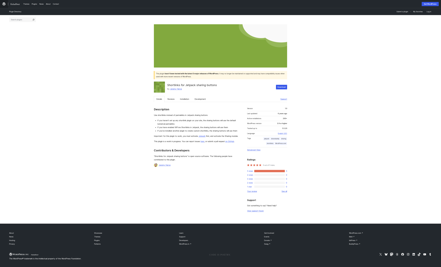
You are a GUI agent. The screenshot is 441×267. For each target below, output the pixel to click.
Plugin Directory (15, 12)
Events (266, 237)
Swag (267, 244)
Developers (183, 240)
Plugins (97, 240)
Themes (97, 237)
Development (200, 99)
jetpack (266, 139)
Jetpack (202, 136)
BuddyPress (354, 244)
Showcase (98, 233)
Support (283, 99)
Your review (252, 191)
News (11, 237)
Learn (181, 233)
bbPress (353, 240)
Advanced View (253, 150)
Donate (268, 240)
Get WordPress (430, 4)
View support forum (255, 211)
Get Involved (269, 233)
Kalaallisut (34, 255)
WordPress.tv (185, 244)
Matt (352, 237)
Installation (184, 99)
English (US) (282, 133)
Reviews (171, 99)
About (11, 233)
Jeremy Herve (176, 89)
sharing (283, 139)
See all (284, 191)
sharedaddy (275, 139)
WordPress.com (280, 143)
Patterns (97, 244)
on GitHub (229, 141)
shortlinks (270, 143)
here (202, 141)
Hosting (12, 240)
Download (281, 87)
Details (159, 99)
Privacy (12, 244)
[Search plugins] (33, 19)
